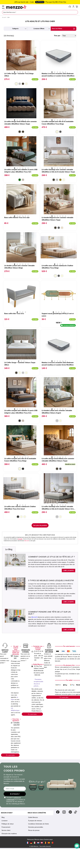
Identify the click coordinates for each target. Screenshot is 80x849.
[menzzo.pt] (52, 843)
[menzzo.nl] (38, 843)
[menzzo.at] (41, 843)
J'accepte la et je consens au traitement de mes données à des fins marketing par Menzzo (15, 800)
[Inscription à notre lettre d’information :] (15, 789)
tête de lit (26, 540)
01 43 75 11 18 (38, 651)
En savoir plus (10, 755)
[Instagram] (64, 812)
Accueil (4, 17)
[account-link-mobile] (73, 6)
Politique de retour (8, 824)
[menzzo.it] (34, 843)
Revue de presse (33, 830)
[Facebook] (57, 812)
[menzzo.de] (31, 843)
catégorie (15, 28)
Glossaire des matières (9, 833)
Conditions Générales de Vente (38, 824)
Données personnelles (35, 827)
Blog (3, 817)
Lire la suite (68, 570)
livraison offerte (39, 28)
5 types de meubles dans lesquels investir (51, 580)
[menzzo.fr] (27, 843)
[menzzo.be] (45, 843)
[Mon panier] (77, 7)
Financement (6, 827)
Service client (6, 830)
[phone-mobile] (69, 6)
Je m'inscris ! (15, 794)
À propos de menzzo (35, 820)
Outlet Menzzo (33, 817)
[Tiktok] (75, 812)
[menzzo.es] (48, 843)
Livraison (5, 820)
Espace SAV (16, 657)
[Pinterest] (70, 812)
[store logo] (37, 7)
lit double (20, 539)
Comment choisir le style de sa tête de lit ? (51, 557)
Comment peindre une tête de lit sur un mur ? (49, 613)
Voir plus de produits (40, 525)
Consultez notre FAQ (16, 724)
